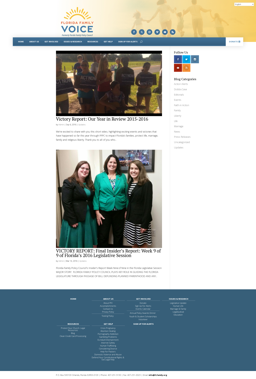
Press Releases (182, 136)
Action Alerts (181, 84)
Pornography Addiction (108, 334)
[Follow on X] (142, 32)
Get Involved (51, 41)
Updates (82, 124)
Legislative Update (178, 303)
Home (21, 41)
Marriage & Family (178, 308)
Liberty (177, 115)
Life (176, 121)
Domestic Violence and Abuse (108, 354)
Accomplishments (108, 306)
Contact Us (108, 308)
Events (177, 99)
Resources (92, 41)
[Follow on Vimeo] (157, 32)
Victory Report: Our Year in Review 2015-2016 (102, 119)
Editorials (179, 94)
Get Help (108, 41)
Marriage (178, 126)
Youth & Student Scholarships (143, 316)
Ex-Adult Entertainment (108, 339)
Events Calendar (143, 308)
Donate (233, 41)
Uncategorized (182, 142)
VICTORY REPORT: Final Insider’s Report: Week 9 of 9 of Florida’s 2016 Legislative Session (108, 253)
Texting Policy (108, 316)
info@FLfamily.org (158, 375)
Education (178, 314)
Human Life (178, 306)
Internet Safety (108, 342)
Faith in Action (181, 105)
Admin (61, 124)
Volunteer (143, 319)
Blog (73, 333)
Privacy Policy (108, 311)
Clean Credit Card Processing (73, 336)
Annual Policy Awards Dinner (143, 313)
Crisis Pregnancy (108, 328)
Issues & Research (73, 41)
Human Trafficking (108, 345)
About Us (34, 41)
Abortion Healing (108, 331)
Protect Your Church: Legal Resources (73, 329)
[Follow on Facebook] (134, 32)
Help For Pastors (108, 351)
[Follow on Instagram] (149, 32)
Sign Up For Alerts (127, 41)
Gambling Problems (108, 336)
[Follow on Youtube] (165, 32)
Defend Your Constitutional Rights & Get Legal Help (108, 358)
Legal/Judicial (178, 311)
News (177, 131)
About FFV (108, 303)
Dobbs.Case (180, 89)
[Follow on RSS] (172, 32)
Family (177, 110)
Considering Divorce (108, 348)
